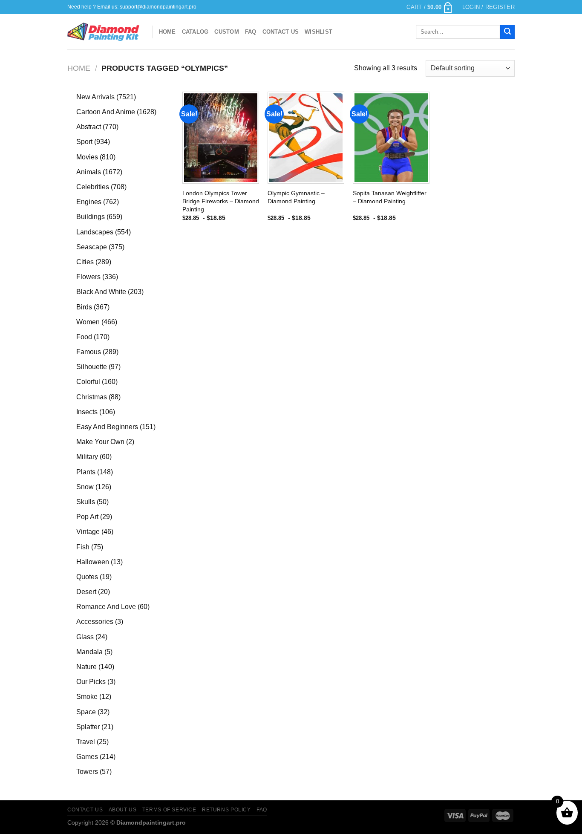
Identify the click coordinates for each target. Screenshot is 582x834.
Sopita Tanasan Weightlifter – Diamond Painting (389, 197)
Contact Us (280, 32)
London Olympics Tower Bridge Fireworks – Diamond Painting (220, 201)
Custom (226, 32)
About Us (123, 810)
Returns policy (226, 810)
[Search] (507, 32)
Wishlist (318, 32)
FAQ (250, 32)
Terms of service (169, 810)
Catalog (195, 32)
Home (167, 32)
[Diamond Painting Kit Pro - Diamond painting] (103, 32)
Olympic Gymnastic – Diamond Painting (296, 197)
